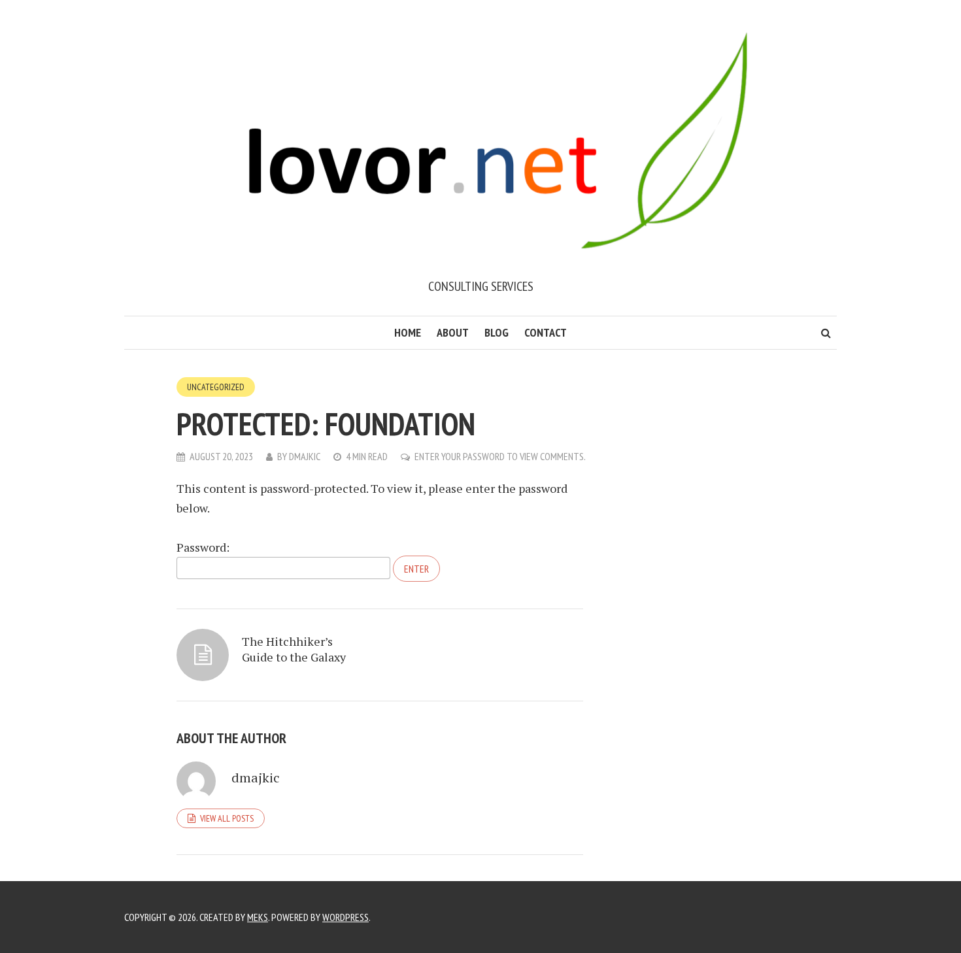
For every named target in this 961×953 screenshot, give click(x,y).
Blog (496, 332)
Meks (257, 917)
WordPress (345, 917)
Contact (545, 332)
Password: (203, 547)
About (453, 332)
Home (407, 332)
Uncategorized (215, 387)
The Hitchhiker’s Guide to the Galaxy (294, 649)
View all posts (227, 818)
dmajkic (304, 456)
